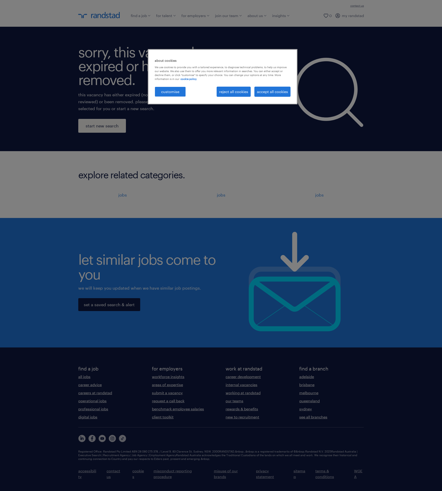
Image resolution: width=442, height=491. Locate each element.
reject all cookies (233, 91)
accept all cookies (272, 91)
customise (170, 91)
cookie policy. (188, 78)
